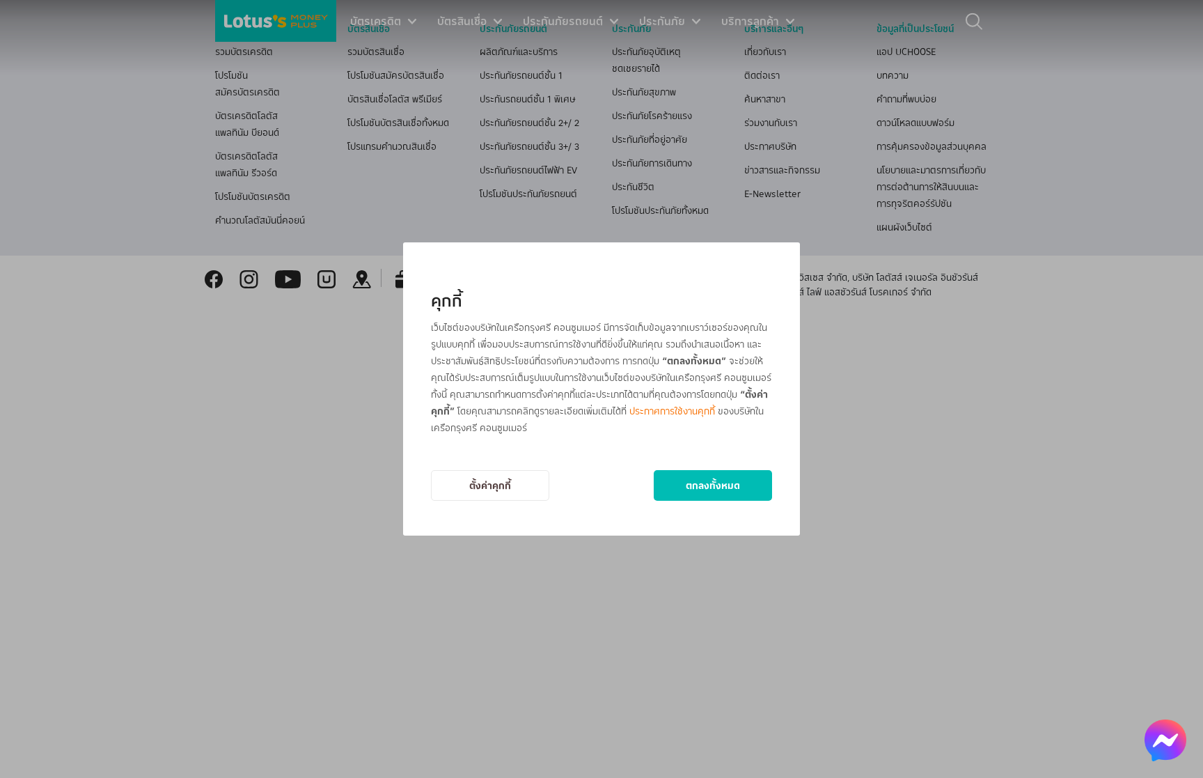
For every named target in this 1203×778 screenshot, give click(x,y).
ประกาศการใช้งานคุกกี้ (672, 411)
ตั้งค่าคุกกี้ (490, 485)
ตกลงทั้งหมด (713, 485)
